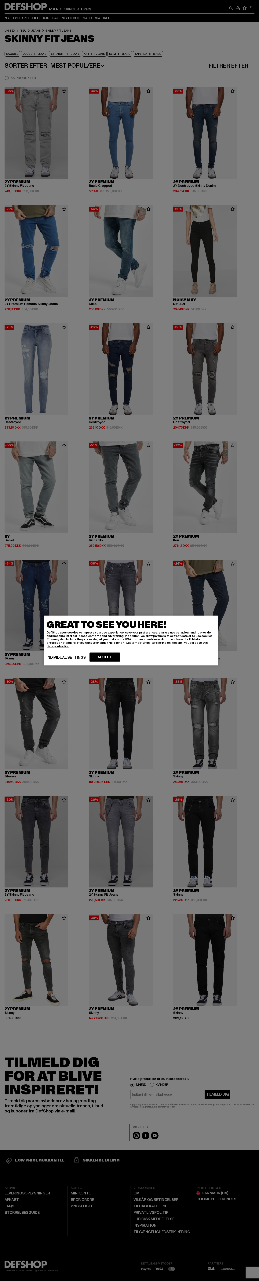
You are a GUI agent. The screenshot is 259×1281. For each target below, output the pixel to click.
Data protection (58, 646)
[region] (131, 640)
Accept (104, 657)
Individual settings (66, 657)
